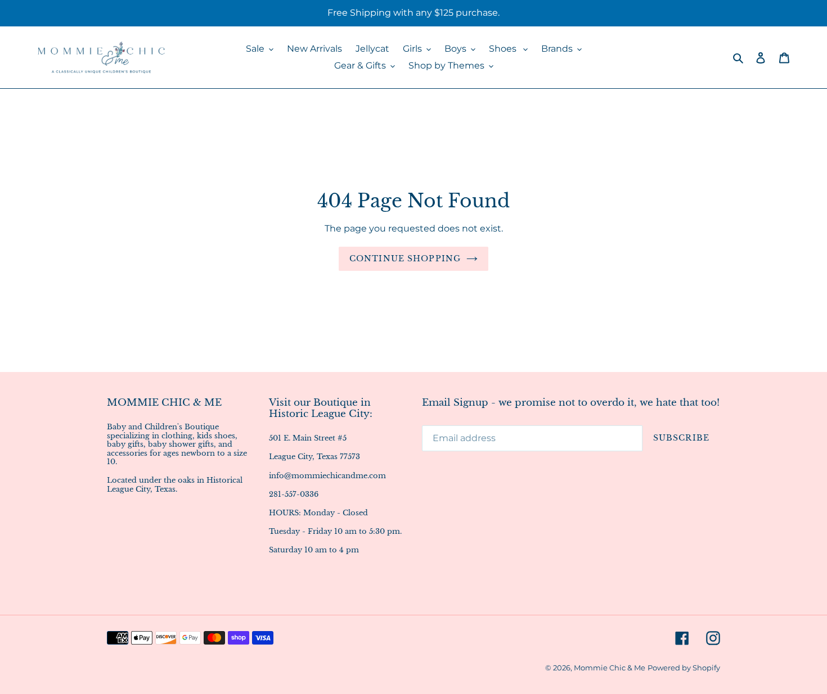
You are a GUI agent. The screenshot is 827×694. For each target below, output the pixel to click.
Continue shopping (405, 258)
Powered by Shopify (684, 667)
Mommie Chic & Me (609, 667)
